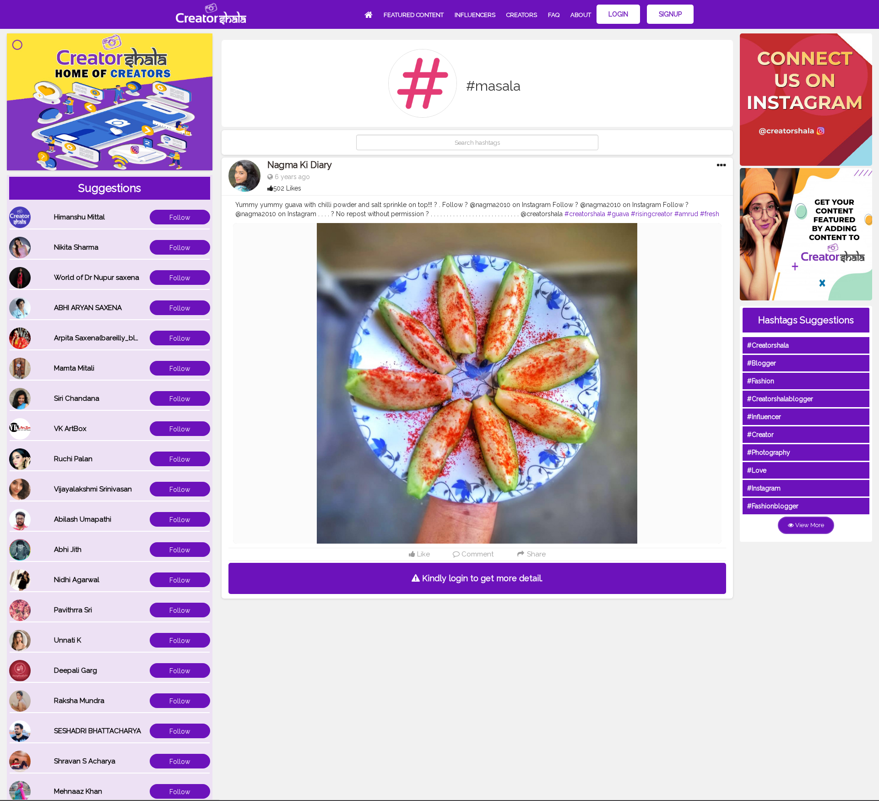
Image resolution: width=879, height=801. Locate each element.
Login (618, 14)
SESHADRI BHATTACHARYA (97, 731)
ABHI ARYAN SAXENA (88, 308)
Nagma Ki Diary (299, 164)
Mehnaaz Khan (78, 791)
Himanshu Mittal (79, 217)
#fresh (709, 214)
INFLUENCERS (475, 14)
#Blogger (761, 363)
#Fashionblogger (772, 506)
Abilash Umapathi (82, 519)
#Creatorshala (768, 345)
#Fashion (760, 381)
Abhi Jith (67, 549)
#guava (618, 214)
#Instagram (764, 488)
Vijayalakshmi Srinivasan (93, 489)
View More (809, 525)
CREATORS (521, 14)
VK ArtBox (70, 429)
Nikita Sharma (76, 247)
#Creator (760, 434)
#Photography (768, 452)
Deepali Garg (75, 670)
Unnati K (67, 640)
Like (422, 554)
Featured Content (414, 14)
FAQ (553, 14)
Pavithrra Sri (73, 610)
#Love (756, 470)
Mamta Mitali (74, 368)
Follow (179, 217)
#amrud (686, 214)
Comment (477, 554)
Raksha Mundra (79, 701)
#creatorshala (584, 214)
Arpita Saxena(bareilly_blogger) (105, 338)
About (580, 14)
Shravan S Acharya (84, 761)
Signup (670, 14)
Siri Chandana (76, 398)
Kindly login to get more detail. (481, 578)
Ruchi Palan (73, 459)
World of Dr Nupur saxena (96, 277)
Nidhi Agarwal (76, 580)
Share (535, 554)
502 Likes (287, 188)
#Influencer (764, 416)
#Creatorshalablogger (780, 399)
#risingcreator (652, 214)
